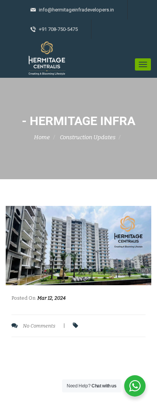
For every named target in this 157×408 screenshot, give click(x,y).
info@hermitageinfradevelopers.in (76, 10)
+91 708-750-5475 (58, 29)
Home (42, 137)
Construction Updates (87, 137)
